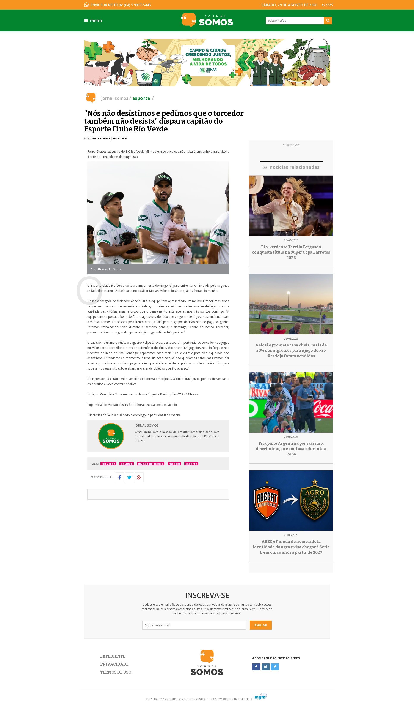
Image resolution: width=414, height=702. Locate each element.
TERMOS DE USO (115, 672)
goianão (127, 463)
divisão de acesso (150, 463)
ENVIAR (260, 625)
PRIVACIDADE (114, 664)
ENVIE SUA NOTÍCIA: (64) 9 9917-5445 (121, 5)
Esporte (141, 98)
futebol (174, 463)
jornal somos (114, 98)
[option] (207, 62)
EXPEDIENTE (112, 656)
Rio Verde (108, 463)
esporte (191, 463)
